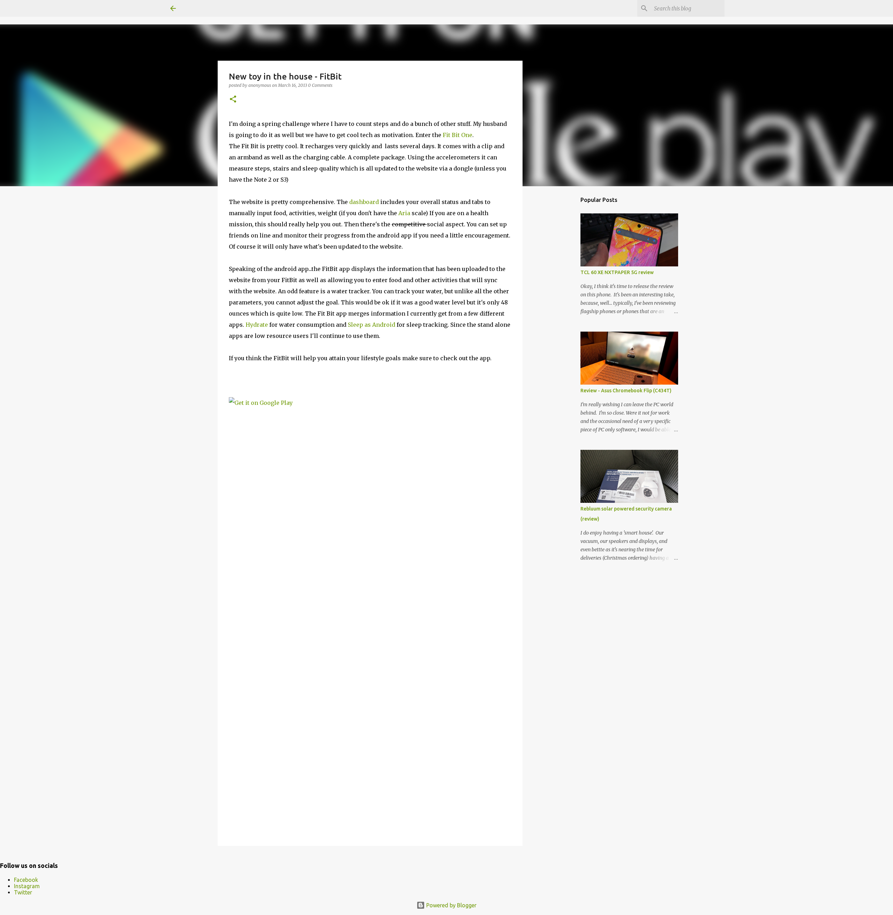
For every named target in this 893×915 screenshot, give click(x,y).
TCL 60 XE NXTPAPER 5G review (617, 272)
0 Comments (320, 85)
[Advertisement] (558, 301)
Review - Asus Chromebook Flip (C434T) (625, 390)
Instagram (27, 886)
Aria (405, 213)
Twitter (23, 892)
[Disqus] (370, 554)
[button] (233, 99)
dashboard (364, 201)
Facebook (26, 880)
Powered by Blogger (450, 905)
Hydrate (257, 324)
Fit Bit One (457, 134)
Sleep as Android (371, 324)
